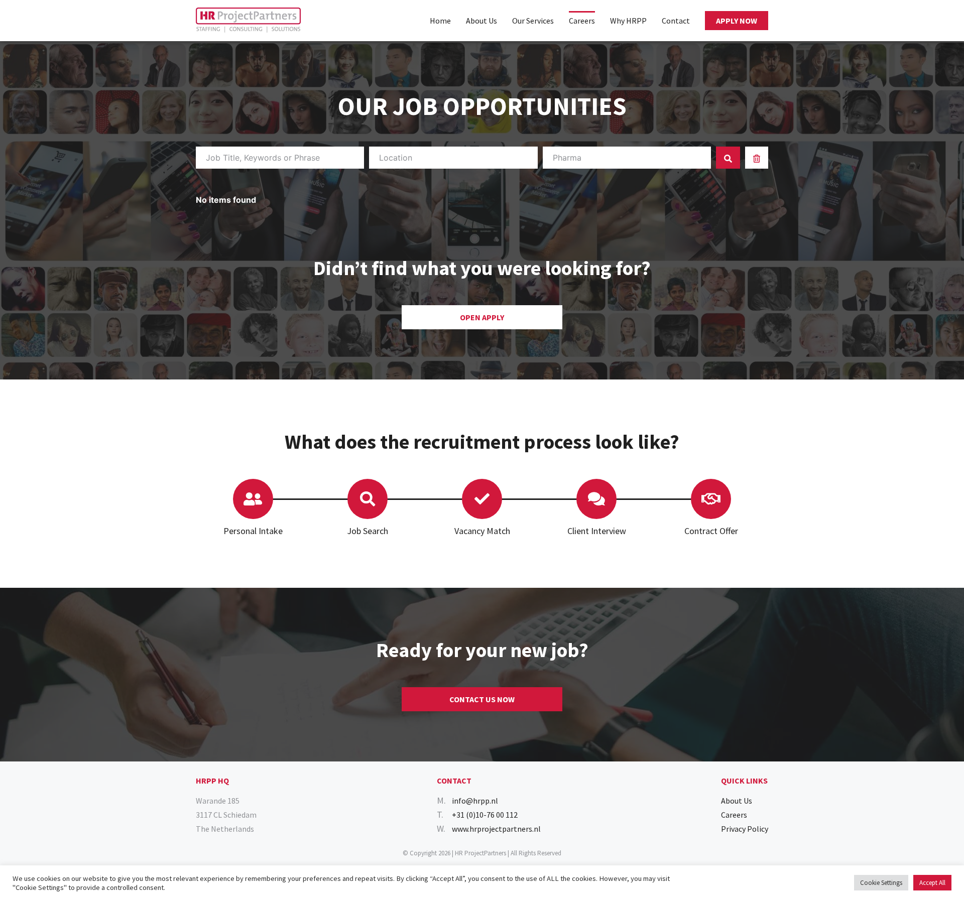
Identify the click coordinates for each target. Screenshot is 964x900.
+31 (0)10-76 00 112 (485, 814)
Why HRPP (628, 21)
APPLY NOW (736, 21)
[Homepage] (248, 21)
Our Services (533, 21)
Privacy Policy (744, 829)
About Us (481, 21)
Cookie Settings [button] (881, 882)
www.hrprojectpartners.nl (496, 828)
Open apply (482, 317)
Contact (676, 21)
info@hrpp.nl (475, 800)
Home (440, 21)
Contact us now (482, 699)
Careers (582, 21)
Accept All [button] (932, 882)
